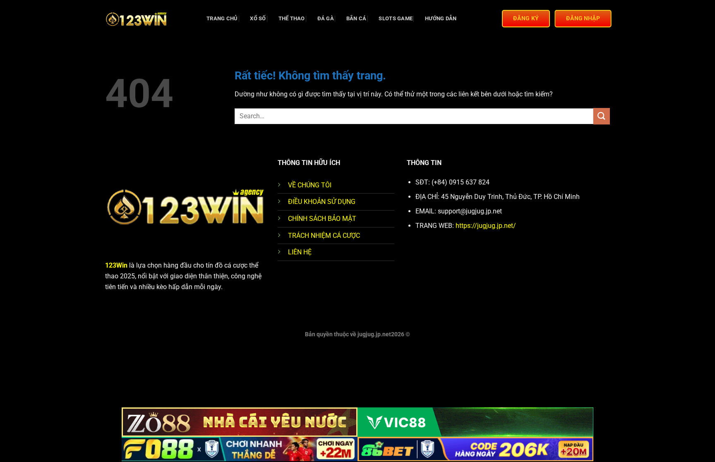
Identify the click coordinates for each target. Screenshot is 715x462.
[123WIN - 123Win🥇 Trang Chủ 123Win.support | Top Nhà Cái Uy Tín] (146, 18)
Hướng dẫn (440, 18)
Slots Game (396, 18)
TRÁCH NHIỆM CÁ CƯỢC (324, 235)
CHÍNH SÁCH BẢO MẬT (322, 219)
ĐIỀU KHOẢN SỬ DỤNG (321, 202)
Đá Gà (325, 18)
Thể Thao (291, 18)
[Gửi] (601, 116)
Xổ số (258, 18)
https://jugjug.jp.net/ (486, 226)
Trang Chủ (222, 18)
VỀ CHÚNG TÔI (309, 185)
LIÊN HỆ (300, 252)
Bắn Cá (356, 18)
